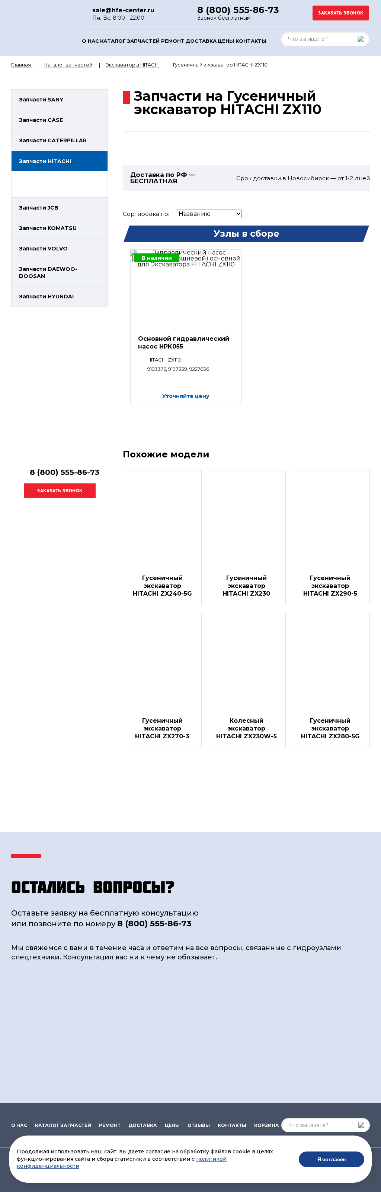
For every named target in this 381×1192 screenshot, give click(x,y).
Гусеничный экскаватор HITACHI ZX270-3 (162, 728)
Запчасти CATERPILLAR (53, 140)
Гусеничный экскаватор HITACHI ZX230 (246, 585)
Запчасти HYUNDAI (46, 296)
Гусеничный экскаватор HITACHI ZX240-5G (162, 585)
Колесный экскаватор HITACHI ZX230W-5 (246, 728)
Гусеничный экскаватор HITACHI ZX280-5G (330, 728)
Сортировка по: (146, 214)
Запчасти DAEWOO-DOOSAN (48, 272)
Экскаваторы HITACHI (133, 65)
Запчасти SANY (41, 99)
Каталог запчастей (130, 41)
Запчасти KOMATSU (48, 228)
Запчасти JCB (38, 207)
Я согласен (331, 1159)
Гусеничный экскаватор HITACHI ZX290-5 (330, 585)
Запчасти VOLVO (43, 248)
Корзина (266, 1125)
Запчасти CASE (41, 120)
